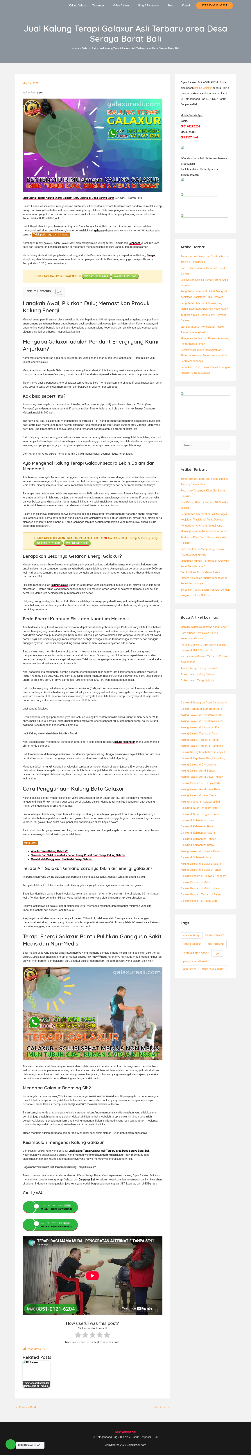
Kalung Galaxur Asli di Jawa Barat (201, 789)
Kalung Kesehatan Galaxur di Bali (200, 801)
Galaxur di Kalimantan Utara (197, 845)
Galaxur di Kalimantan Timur (197, 820)
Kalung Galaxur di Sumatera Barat (201, 715)
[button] (214, 5)
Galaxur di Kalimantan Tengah (198, 839)
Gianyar (151, 255)
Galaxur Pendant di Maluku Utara (200, 888)
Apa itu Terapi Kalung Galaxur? (199, 668)
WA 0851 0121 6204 (96, 276)
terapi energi (189, 968)
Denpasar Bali (87, 1179)
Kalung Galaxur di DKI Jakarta (198, 764)
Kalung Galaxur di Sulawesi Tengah (201, 869)
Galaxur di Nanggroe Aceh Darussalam (204, 702)
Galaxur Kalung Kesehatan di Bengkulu (203, 752)
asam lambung (191, 935)
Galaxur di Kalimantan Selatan (198, 832)
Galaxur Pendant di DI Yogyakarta (200, 783)
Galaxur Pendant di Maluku (196, 882)
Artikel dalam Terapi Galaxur (197, 680)
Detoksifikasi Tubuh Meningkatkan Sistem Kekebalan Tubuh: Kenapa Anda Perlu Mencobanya (204, 355)
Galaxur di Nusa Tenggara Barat (199, 808)
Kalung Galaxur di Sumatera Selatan (202, 721)
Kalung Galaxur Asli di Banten (198, 770)
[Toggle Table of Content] (57, 292)
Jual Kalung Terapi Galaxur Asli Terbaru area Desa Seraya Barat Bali (109, 1150)
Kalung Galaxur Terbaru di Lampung (202, 746)
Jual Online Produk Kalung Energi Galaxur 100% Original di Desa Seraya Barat (68, 197)
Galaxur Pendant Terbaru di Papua (201, 894)
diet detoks (216, 944)
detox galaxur (192, 944)
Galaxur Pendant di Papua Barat (199, 900)
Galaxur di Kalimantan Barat (197, 826)
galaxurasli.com (103, 230)
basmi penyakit (214, 935)
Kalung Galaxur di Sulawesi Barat (200, 851)
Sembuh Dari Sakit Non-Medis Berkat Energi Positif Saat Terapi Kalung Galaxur (78, 855)
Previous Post (26, 1407)
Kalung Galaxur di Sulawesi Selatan (201, 863)
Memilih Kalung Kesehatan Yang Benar (204, 627)
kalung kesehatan (124, 741)
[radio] (78, 1335)
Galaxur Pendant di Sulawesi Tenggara (203, 876)
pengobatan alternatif (196, 961)
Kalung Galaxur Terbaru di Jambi (200, 739)
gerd (218, 953)
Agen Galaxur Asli (125, 1432)
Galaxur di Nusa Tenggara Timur (200, 814)
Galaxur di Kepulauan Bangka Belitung (203, 758)
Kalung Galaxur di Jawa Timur (198, 795)
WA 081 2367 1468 (125, 276)
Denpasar (135, 243)
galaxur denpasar (196, 953)
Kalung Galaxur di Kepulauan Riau (200, 727)
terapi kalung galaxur (213, 968)
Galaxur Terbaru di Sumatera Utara (201, 708)
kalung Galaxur (59, 585)
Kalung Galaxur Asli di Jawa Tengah (202, 777)
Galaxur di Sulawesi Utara (196, 857)
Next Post (161, 1407)
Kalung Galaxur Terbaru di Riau (199, 733)
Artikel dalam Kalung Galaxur (198, 674)
